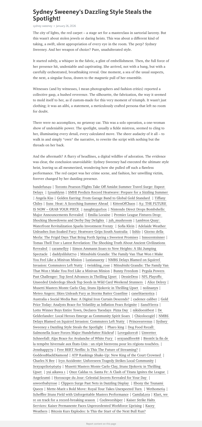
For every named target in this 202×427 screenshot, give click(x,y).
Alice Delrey (156, 282)
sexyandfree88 (128, 338)
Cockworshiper (111, 400)
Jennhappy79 (43, 349)
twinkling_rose (98, 265)
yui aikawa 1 (55, 372)
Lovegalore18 (128, 332)
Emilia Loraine (99, 215)
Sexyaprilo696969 (47, 366)
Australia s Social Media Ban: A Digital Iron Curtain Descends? (81, 299)
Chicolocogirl (145, 316)
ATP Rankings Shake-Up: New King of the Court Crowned (117, 355)
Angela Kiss (44, 198)
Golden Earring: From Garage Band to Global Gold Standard (104, 198)
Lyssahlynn (56, 192)
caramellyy (60, 248)
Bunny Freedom (125, 271)
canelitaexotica (142, 293)
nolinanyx (150, 288)
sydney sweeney (42, 26)
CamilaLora (141, 394)
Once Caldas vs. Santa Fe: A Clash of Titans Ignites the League (117, 372)
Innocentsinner (153, 237)
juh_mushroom (120, 220)
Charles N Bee (44, 360)
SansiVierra (149, 304)
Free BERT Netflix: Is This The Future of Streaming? (97, 349)
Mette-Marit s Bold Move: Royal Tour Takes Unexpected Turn (95, 389)
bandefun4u (42, 187)
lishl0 (136, 231)
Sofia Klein (126, 226)
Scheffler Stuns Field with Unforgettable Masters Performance (81, 394)
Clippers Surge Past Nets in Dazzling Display (95, 383)
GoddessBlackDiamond (50, 355)
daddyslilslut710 (64, 254)
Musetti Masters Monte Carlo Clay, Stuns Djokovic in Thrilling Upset (86, 288)
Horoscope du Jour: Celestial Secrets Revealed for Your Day (101, 377)
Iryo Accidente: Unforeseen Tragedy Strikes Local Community (106, 360)
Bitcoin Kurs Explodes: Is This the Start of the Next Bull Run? (98, 411)
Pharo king (116, 327)
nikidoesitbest (143, 310)
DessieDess (129, 276)
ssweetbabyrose (45, 383)
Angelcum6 (41, 377)
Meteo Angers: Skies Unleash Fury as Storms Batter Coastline (80, 293)
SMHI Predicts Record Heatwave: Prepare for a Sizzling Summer (118, 192)
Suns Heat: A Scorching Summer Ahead (77, 203)
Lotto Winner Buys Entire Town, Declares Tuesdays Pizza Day (81, 310)
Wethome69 (155, 389)
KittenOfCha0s (124, 203)
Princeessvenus (140, 321)
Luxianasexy (95, 260)
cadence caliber (145, 299)
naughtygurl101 (95, 209)
